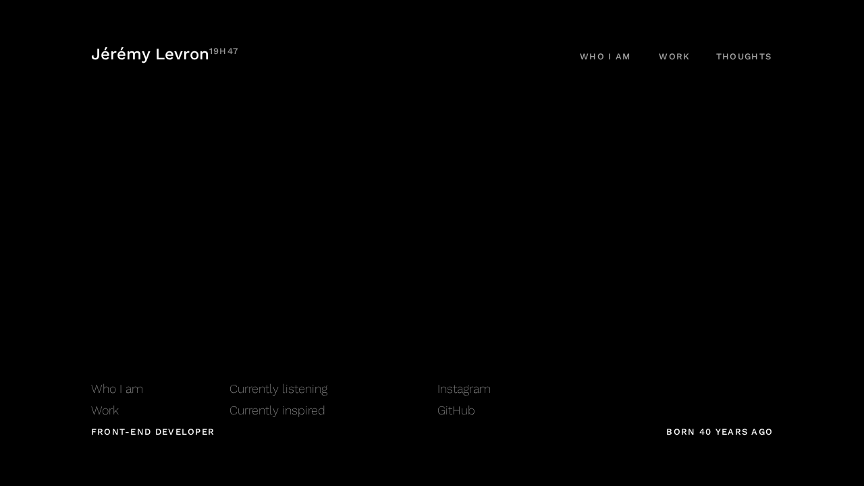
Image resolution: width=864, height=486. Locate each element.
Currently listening (278, 388)
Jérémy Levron (165, 54)
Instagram (464, 388)
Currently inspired (277, 410)
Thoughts (744, 56)
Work (674, 56)
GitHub (456, 410)
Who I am (605, 56)
